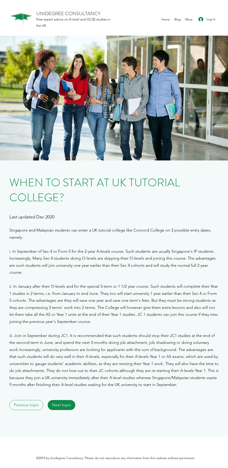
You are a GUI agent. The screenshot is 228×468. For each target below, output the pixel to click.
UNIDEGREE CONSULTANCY (68, 13)
